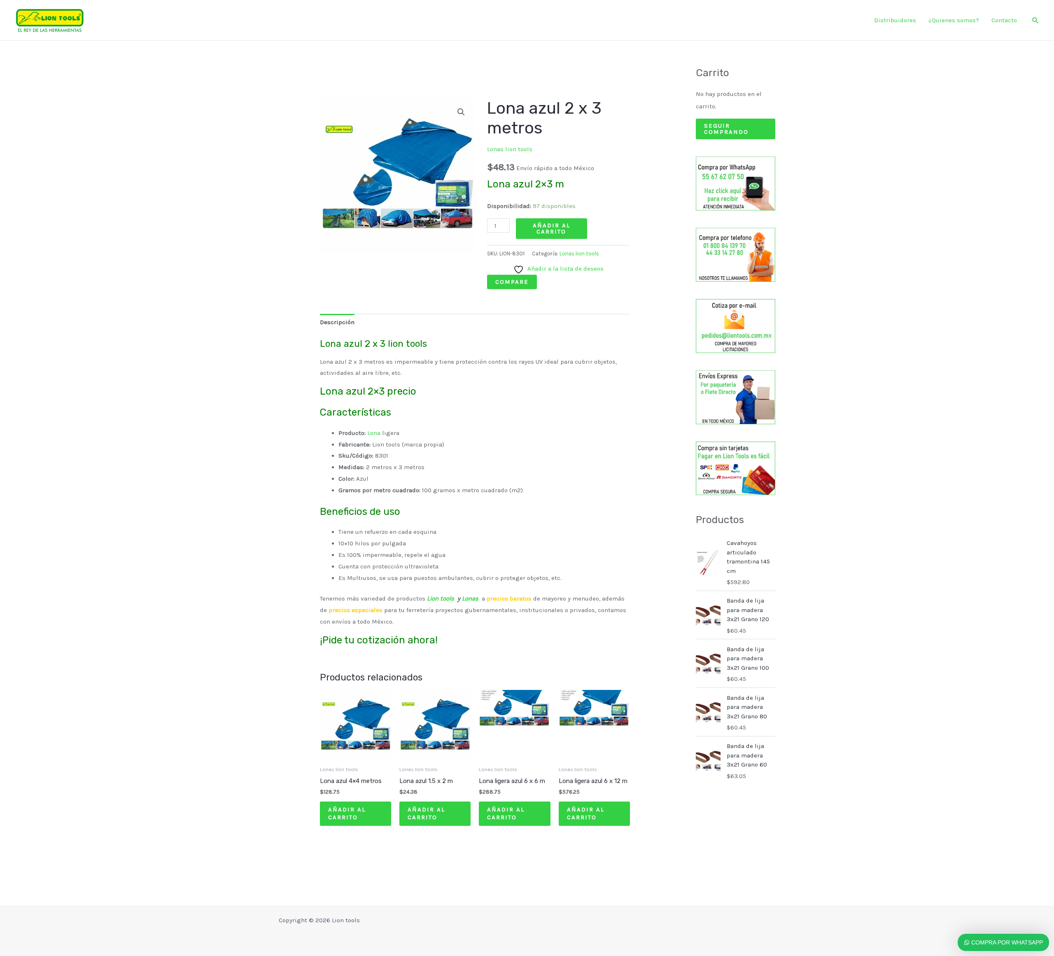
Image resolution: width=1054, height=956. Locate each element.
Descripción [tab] (337, 322)
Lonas (469, 598)
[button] (1035, 20)
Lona (373, 433)
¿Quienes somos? (953, 20)
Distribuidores (895, 20)
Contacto (1004, 20)
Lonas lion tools (509, 149)
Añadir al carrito (551, 228)
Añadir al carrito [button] (347, 813)
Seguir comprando (726, 129)
